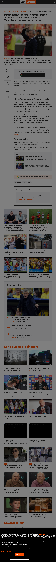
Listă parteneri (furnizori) (6, 551)
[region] (28, 545)
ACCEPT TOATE (19, 554)
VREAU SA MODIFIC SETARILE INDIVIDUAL (19, 558)
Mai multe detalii (42, 534)
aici (43, 538)
